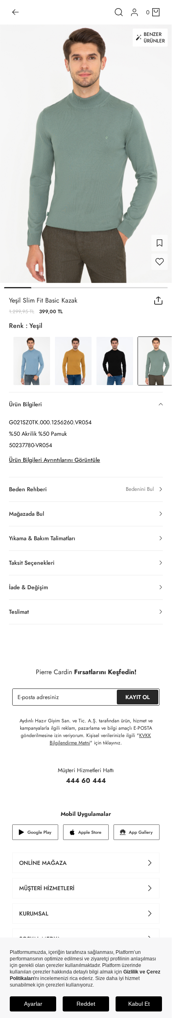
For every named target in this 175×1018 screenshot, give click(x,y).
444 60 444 (86, 780)
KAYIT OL (137, 697)
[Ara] (119, 12)
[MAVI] (31, 360)
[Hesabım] (134, 12)
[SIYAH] (114, 360)
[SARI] (73, 360)
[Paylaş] (158, 300)
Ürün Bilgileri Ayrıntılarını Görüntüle (54, 460)
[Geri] (15, 12)
